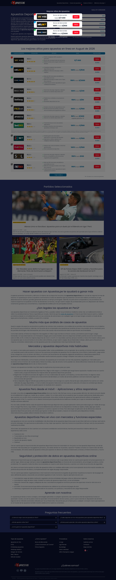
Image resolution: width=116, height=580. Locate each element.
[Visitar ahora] (42, 16)
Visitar (76, 17)
